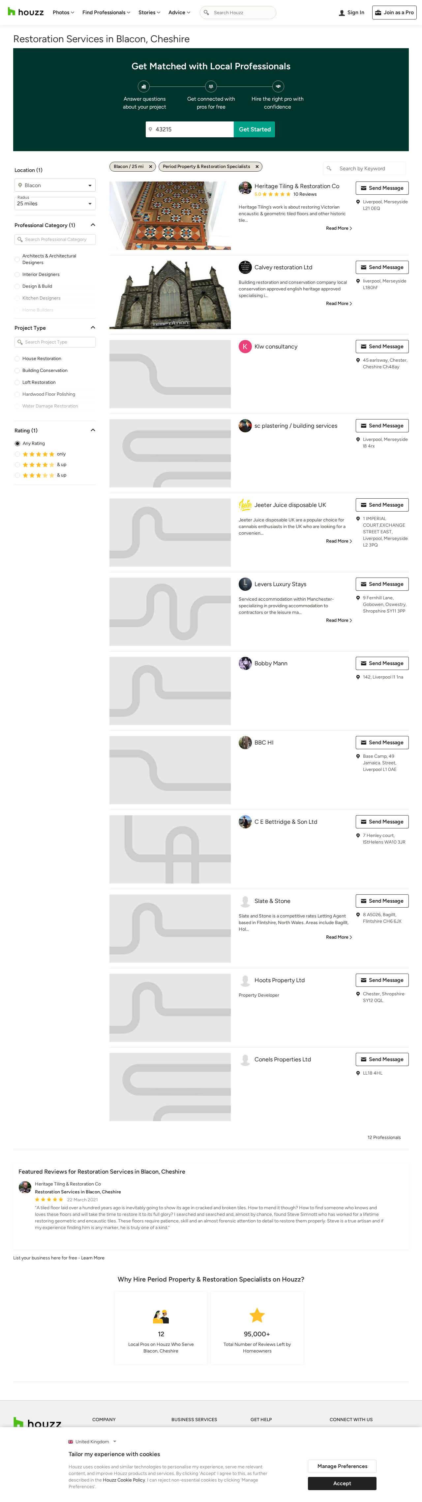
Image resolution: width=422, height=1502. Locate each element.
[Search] (206, 12)
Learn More (93, 1258)
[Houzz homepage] (25, 11)
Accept (342, 1483)
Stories (146, 12)
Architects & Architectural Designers (49, 259)
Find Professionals (103, 12)
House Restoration (41, 358)
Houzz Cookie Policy (124, 1480)
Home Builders (37, 310)
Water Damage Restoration (50, 406)
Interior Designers (41, 274)
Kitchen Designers (41, 298)
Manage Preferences (342, 1466)
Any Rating (34, 443)
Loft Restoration (39, 382)
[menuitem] (63, 12)
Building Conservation (45, 370)
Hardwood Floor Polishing (48, 394)
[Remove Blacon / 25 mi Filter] (151, 167)
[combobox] (238, 12)
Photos (61, 12)
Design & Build (37, 286)
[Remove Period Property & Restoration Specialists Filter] (257, 167)
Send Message (386, 188)
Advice (176, 12)
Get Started (255, 129)
